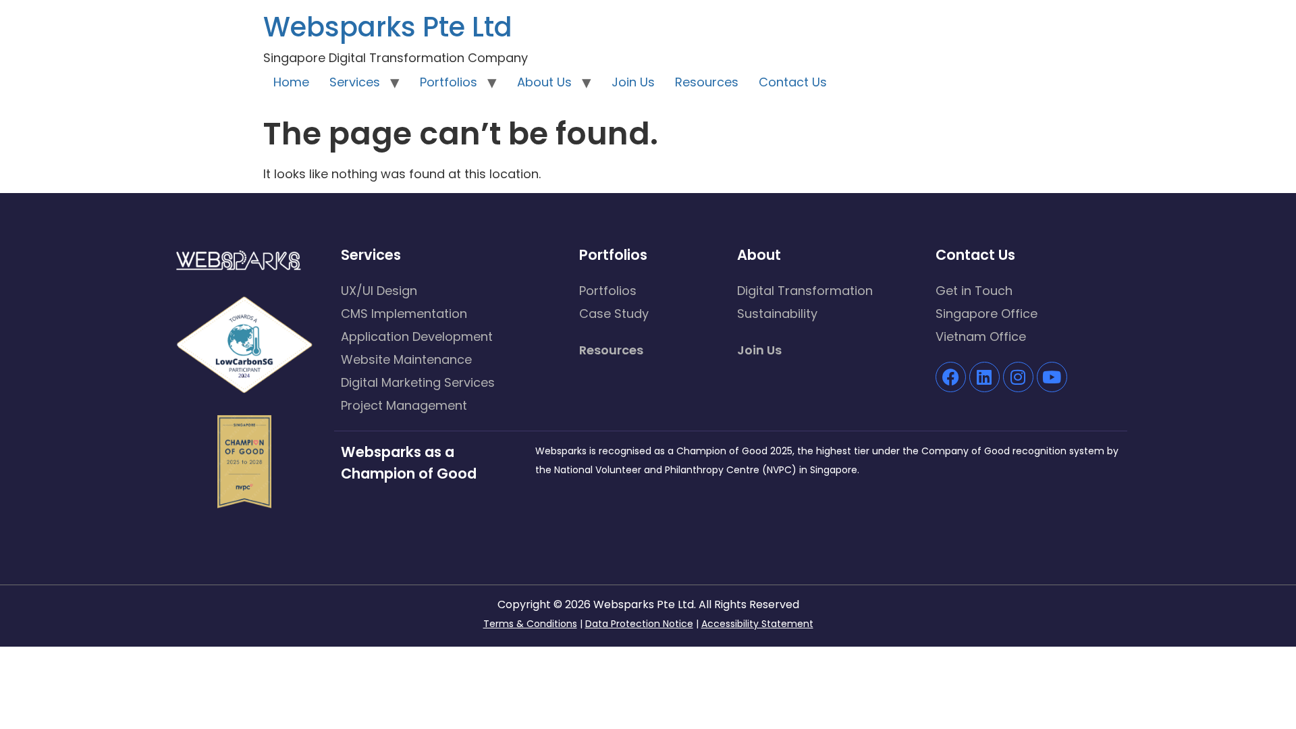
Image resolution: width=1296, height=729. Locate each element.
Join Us (633, 82)
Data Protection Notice (639, 623)
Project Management (404, 405)
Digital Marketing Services (418, 382)
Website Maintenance (406, 359)
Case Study (614, 313)
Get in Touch (974, 290)
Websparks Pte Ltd (387, 27)
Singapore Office (986, 313)
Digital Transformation (805, 290)
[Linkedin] (984, 377)
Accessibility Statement (757, 623)
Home (291, 82)
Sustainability (777, 313)
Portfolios (448, 82)
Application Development (417, 336)
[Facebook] (951, 377)
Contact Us (793, 82)
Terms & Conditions (530, 623)
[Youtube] (1052, 377)
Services (354, 82)
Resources (706, 82)
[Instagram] (1018, 377)
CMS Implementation (404, 313)
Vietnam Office (981, 336)
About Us (544, 82)
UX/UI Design (379, 290)
